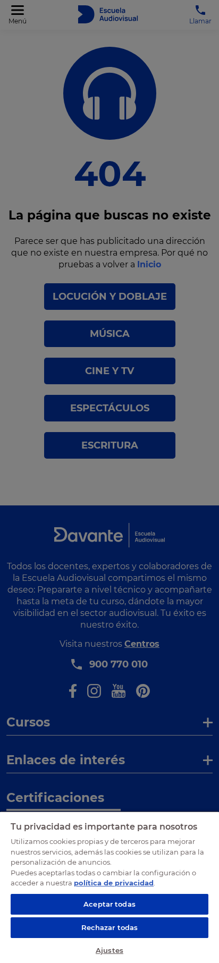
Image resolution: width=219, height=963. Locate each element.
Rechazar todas (109, 927)
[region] (109, 887)
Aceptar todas (109, 904)
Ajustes (109, 950)
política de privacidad (114, 882)
